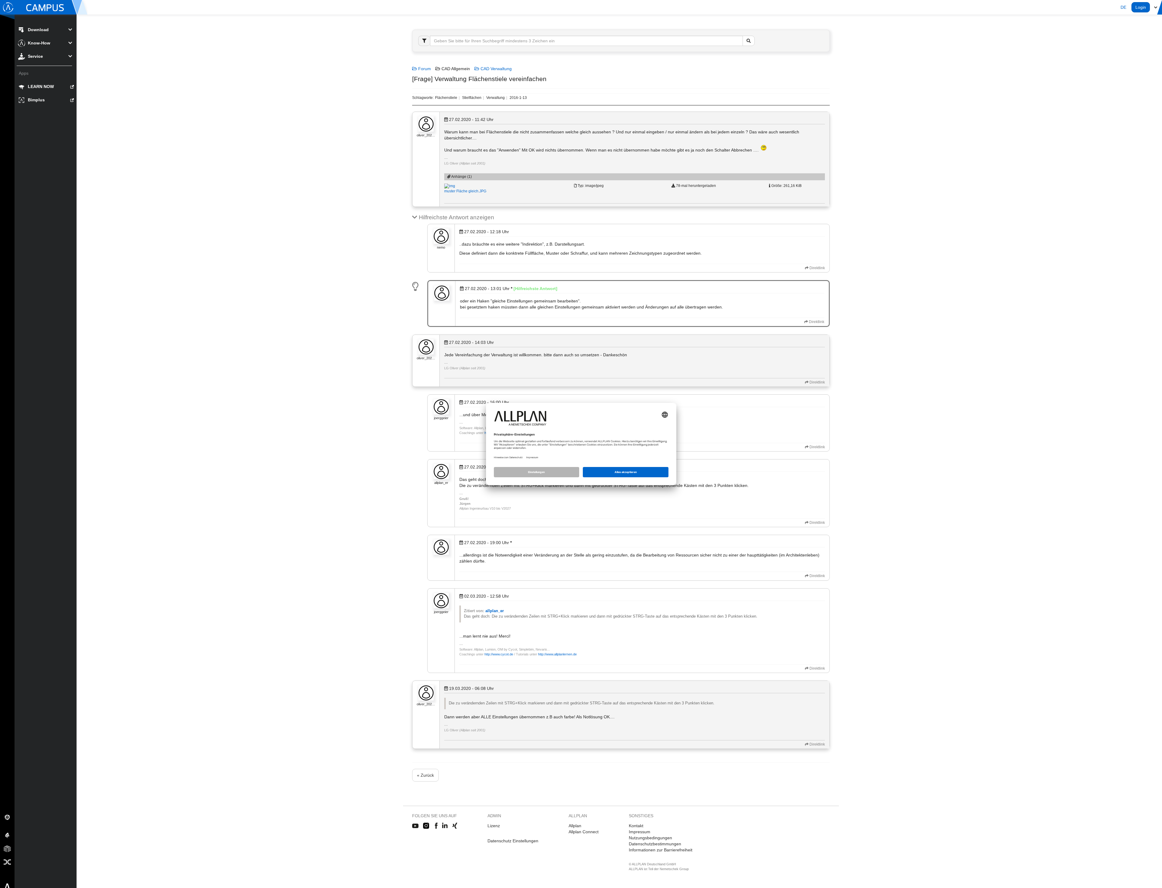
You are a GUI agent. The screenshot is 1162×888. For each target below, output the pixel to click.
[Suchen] (749, 41)
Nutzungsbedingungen (650, 837)
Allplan (575, 825)
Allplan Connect (584, 831)
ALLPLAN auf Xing (454, 826)
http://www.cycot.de (498, 654)
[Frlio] (7, 848)
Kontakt (636, 825)
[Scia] (7, 835)
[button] (1123, 7)
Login (1140, 7)
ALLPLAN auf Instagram (426, 826)
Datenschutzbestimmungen (655, 843)
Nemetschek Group (674, 869)
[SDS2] (7, 817)
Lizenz (493, 825)
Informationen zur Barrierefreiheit (660, 849)
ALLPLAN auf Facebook (436, 826)
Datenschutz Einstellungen (512, 840)
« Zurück (425, 775)
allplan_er (494, 611)
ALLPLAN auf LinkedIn (445, 826)
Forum (424, 68)
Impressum (639, 831)
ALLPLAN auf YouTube (415, 826)
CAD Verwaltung (495, 68)
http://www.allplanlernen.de (557, 654)
